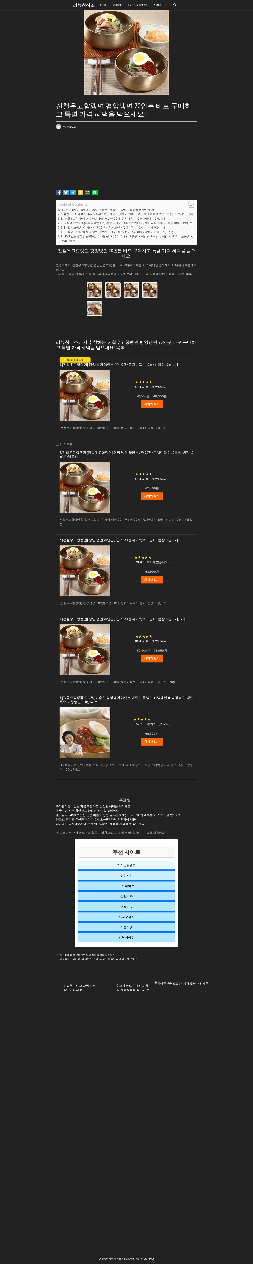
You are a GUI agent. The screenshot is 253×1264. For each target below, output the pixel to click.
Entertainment (137, 5)
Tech (103, 5)
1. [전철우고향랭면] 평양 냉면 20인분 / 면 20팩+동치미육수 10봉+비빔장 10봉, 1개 (113, 218)
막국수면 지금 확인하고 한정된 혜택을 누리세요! (88, 810)
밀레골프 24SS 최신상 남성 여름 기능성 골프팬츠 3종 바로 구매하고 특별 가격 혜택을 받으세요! (119, 815)
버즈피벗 (126, 906)
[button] (175, 5)
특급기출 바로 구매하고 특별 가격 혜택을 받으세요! (87, 955)
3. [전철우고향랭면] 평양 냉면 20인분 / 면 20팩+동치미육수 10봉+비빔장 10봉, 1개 (113, 227)
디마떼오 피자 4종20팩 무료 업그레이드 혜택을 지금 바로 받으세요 (100, 824)
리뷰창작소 (84, 5)
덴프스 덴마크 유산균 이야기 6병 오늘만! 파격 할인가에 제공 (96, 819)
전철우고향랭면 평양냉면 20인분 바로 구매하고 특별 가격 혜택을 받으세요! (107, 209)
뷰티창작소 (126, 917)
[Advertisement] (126, 162)
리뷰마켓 (126, 927)
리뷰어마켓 (126, 937)
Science (117, 5)
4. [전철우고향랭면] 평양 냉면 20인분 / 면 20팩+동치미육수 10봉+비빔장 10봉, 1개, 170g (117, 232)
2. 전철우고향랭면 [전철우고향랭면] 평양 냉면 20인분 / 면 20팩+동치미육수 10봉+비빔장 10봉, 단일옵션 (126, 223)
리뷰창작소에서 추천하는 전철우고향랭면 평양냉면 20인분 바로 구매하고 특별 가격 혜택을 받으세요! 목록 (127, 214)
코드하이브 (126, 886)
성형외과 (126, 896)
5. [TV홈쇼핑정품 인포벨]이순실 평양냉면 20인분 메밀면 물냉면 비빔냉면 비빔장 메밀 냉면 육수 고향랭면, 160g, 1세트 (126, 239)
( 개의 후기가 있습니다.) (152, 387)
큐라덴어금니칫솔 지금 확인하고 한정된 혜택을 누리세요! (93, 806)
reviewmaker (70, 126)
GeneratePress (145, 1258)
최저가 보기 (152, 404)
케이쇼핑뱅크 (126, 865)
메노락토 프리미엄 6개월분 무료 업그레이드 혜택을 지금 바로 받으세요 (98, 958)
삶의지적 (126, 875)
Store (158, 5)
